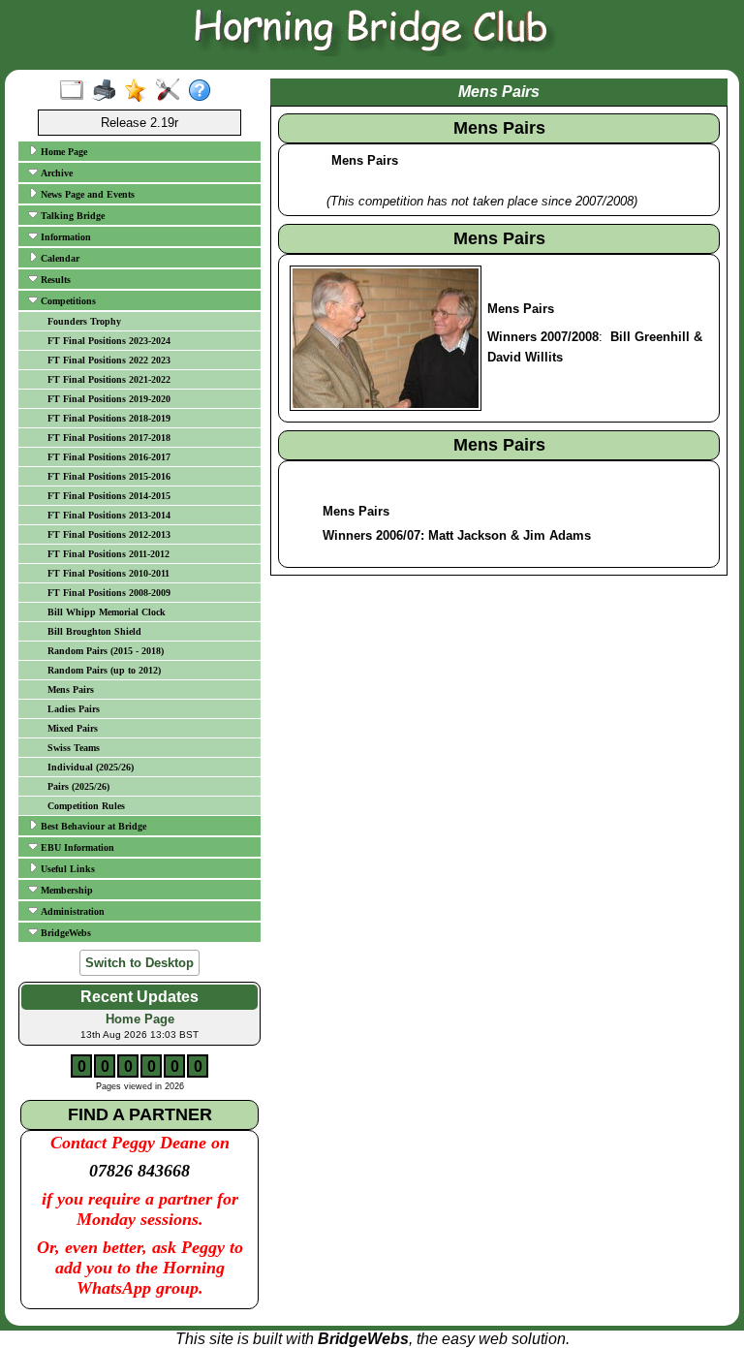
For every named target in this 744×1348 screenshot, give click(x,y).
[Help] (204, 91)
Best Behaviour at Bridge (92, 826)
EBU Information (76, 847)
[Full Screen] (76, 91)
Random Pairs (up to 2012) (104, 670)
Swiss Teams (73, 747)
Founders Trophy (84, 321)
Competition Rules (86, 805)
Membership (65, 890)
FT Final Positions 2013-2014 (108, 515)
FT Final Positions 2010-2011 (108, 573)
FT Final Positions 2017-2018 (108, 437)
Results (54, 279)
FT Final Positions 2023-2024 (108, 340)
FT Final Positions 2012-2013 (108, 534)
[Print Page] (108, 91)
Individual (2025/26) (90, 767)
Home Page (62, 151)
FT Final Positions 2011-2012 (108, 554)
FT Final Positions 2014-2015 (108, 495)
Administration (71, 911)
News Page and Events (86, 194)
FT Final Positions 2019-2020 (108, 398)
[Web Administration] (172, 91)
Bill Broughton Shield (94, 631)
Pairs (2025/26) (78, 786)
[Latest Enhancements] (140, 91)
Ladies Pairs (73, 709)
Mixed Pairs (72, 728)
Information (64, 237)
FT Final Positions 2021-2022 (108, 379)
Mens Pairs (70, 689)
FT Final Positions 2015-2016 (108, 476)
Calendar (58, 258)
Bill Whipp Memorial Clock (106, 612)
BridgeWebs (64, 932)
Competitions (67, 301)
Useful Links (66, 868)
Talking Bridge (71, 215)
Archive (55, 173)
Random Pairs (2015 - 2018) (105, 650)
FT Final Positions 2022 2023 (108, 360)
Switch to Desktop (139, 963)
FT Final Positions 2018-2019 (108, 418)
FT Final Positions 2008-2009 (108, 592)
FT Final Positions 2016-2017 (108, 457)
